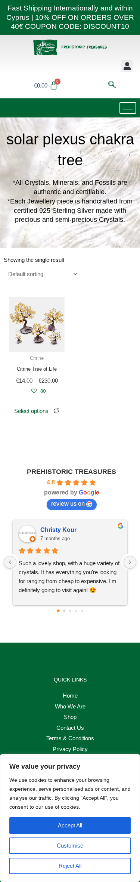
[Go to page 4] (82, 611)
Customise (70, 845)
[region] (70, 818)
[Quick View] (42, 391)
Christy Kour (58, 530)
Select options (31, 411)
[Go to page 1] (64, 611)
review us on (68, 503)
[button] (127, 66)
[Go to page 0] (58, 610)
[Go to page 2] (70, 611)
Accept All (70, 825)
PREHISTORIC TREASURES (71, 471)
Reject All (70, 866)
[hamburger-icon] (127, 108)
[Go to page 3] (76, 611)
